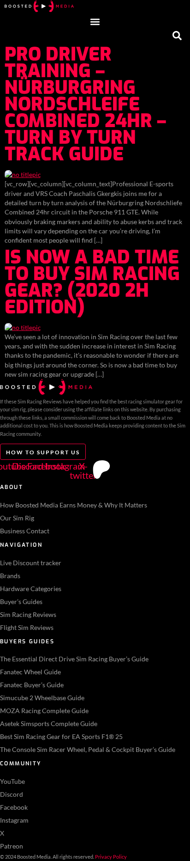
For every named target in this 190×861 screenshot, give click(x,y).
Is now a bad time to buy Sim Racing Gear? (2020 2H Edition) (92, 282)
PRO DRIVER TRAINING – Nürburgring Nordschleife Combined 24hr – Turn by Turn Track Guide (85, 104)
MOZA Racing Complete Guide (44, 710)
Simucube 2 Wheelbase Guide (42, 698)
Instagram (14, 820)
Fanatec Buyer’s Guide (32, 685)
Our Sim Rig (17, 518)
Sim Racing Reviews (28, 614)
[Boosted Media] (39, 9)
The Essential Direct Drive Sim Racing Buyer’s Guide (74, 659)
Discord (11, 794)
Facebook (14, 807)
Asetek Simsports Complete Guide (48, 723)
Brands (10, 576)
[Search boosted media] (177, 36)
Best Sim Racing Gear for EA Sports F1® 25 (61, 736)
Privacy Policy (111, 857)
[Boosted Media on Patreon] (101, 469)
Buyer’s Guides (21, 601)
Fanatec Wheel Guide (30, 672)
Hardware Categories (30, 588)
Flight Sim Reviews (26, 627)
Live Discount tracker (30, 563)
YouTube (12, 781)
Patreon (11, 846)
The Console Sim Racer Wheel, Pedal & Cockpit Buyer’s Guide (87, 749)
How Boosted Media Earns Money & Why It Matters (73, 505)
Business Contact (24, 531)
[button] (95, 22)
